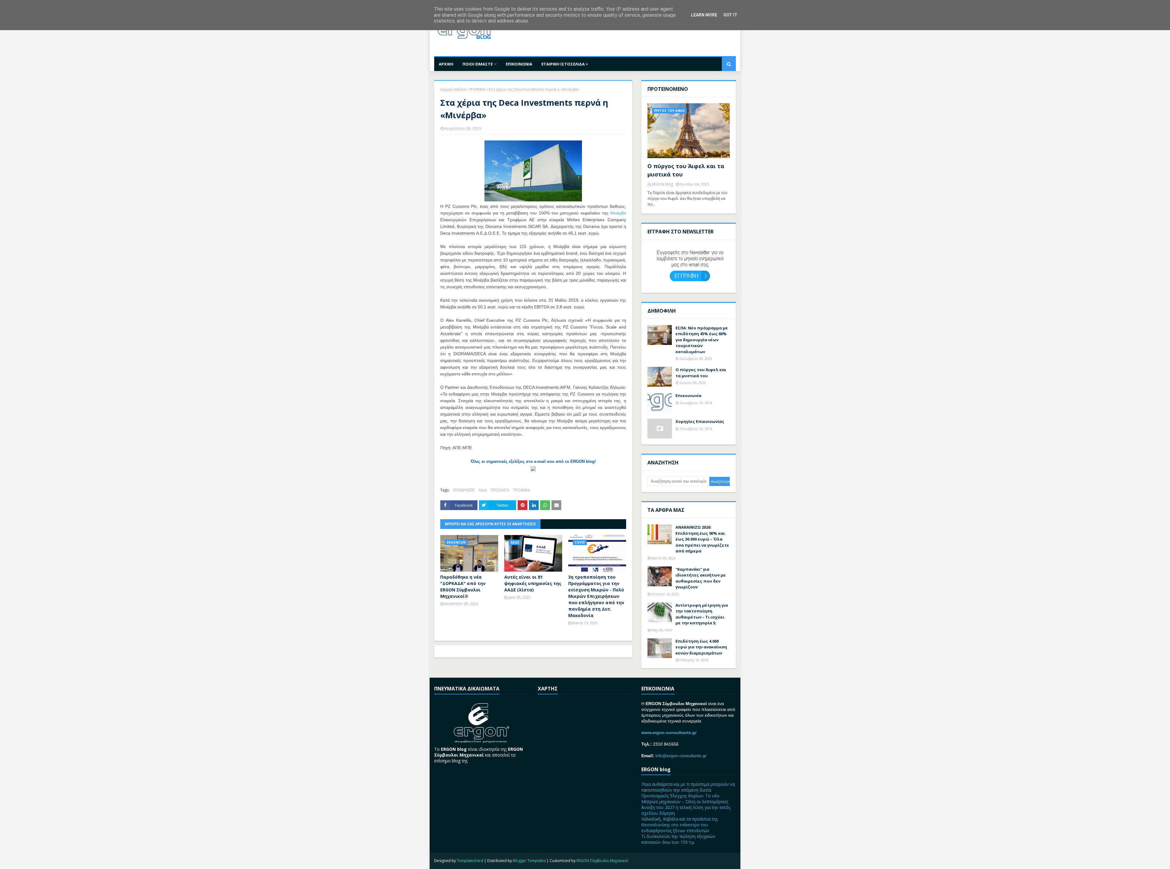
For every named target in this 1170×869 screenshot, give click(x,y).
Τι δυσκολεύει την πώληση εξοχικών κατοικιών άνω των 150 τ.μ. (678, 839)
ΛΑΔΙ (483, 490)
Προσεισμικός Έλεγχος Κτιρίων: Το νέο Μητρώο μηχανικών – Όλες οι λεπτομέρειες (684, 798)
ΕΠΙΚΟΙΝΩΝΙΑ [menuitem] (519, 64)
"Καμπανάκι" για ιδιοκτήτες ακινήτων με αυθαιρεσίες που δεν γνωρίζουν (700, 578)
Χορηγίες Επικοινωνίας (699, 421)
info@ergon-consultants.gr (681, 755)
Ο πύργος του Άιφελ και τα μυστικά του (685, 170)
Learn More (704, 14)
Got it (730, 14)
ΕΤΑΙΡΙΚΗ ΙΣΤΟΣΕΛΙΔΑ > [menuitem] (564, 64)
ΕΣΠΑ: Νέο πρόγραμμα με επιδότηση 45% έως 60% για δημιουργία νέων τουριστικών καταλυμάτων (701, 339)
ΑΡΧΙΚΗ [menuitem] (446, 64)
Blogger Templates (529, 860)
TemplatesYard (470, 860)
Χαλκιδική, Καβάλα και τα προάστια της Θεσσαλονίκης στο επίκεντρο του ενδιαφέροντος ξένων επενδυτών (679, 824)
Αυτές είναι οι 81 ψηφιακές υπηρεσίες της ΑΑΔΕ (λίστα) (532, 583)
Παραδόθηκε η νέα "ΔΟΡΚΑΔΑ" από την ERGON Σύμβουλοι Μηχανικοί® (463, 586)
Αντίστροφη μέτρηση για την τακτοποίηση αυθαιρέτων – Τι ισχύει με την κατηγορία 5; (701, 614)
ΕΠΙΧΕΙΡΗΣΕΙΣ (464, 490)
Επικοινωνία (688, 395)
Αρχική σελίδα (453, 89)
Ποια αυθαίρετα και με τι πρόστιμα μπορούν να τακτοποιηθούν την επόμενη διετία (688, 787)
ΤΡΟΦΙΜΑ (477, 89)
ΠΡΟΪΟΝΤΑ (500, 490)
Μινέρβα (618, 213)
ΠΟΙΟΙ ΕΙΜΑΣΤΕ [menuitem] (478, 64)
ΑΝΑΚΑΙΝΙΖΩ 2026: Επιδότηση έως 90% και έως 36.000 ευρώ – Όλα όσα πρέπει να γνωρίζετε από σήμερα (702, 539)
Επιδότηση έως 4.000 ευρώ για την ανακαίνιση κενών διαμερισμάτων (701, 647)
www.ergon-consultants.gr (669, 732)
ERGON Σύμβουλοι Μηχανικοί (602, 860)
